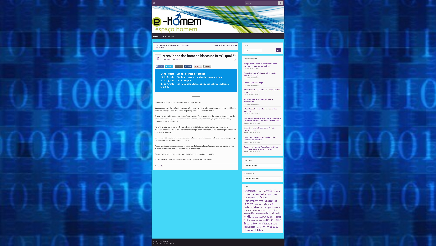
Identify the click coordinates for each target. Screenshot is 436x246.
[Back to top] (431, 241)
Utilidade (259, 230)
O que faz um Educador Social (224, 45)
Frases (245, 210)
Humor (255, 210)
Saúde (267, 223)
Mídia (247, 216)
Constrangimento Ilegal (253, 82)
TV (263, 226)
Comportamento (255, 194)
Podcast (277, 217)
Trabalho (258, 227)
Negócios (255, 217)
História (250, 210)
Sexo (275, 223)
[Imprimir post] (235, 59)
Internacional (261, 210)
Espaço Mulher (168, 36)
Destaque (270, 200)
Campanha (259, 191)
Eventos (277, 207)
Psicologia (256, 220)
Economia (259, 204)
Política (248, 220)
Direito (248, 204)
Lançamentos (271, 210)
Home (155, 36)
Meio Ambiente (261, 213)
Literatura (247, 213)
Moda (269, 213)
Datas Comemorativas (255, 199)
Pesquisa (267, 216)
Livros (254, 213)
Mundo (276, 213)
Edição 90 (178, 59)
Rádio (269, 220)
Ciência (276, 191)
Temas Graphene (169, 243)
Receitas (263, 220)
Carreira (267, 190)
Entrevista (251, 207)
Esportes (269, 207)
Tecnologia (249, 226)
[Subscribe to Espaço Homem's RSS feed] (154, 2)
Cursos (257, 198)
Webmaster (168, 59)
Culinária (269, 195)
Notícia (260, 217)
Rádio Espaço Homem (262, 221)
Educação (269, 204)
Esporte (262, 207)
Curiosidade (249, 197)
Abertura (161, 166)
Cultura (275, 195)
